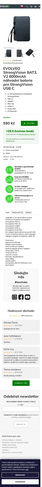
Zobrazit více (21, 383)
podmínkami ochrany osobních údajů (24, 416)
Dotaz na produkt (12, 150)
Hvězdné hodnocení (9, 447)
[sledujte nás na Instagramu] (14, 297)
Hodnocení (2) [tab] (17, 212)
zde (26, 469)
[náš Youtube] (27, 297)
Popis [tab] (7, 212)
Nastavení (20, 475)
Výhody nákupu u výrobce (12, 440)
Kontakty (5, 450)
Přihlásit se (21, 424)
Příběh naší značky (9, 445)
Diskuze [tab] (28, 212)
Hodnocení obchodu (21, 311)
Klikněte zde (10, 141)
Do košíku (31, 123)
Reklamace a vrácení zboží (12, 452)
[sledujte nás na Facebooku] (21, 297)
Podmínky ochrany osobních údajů (15, 442)
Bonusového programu (27, 134)
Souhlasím (20, 482)
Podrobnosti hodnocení (13, 63)
